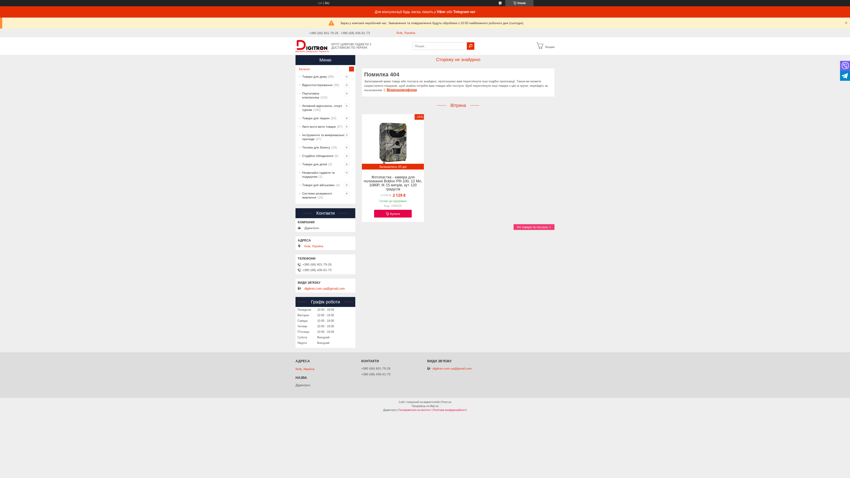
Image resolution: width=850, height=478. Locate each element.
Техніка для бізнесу (316, 147)
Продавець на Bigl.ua (425, 406)
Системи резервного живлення (317, 195)
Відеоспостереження (317, 85)
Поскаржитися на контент (414, 410)
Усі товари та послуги (532, 227)
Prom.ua (446, 402)
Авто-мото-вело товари (319, 126)
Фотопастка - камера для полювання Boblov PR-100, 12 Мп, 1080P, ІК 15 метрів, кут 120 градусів (393, 183)
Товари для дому (314, 76)
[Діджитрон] (312, 46)
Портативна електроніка (310, 95)
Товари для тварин (316, 118)
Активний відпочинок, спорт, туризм (322, 108)
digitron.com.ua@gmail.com (324, 288)
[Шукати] (470, 46)
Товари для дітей (314, 164)
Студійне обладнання (317, 156)
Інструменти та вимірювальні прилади (323, 137)
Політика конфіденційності (450, 410)
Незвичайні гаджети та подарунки (318, 174)
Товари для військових (318, 185)
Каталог (304, 69)
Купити (395, 214)
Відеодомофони (402, 90)
